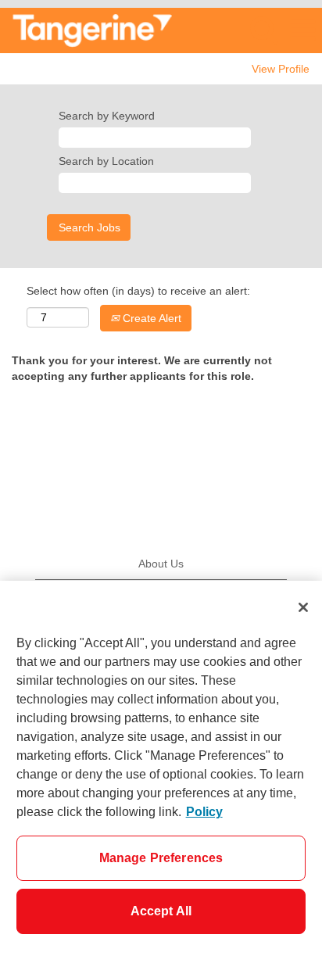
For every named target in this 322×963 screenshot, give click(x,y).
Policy (204, 811)
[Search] (263, 29)
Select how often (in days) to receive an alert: (138, 291)
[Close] (303, 607)
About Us (161, 563)
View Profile (280, 69)
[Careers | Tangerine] (86, 30)
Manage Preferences (161, 858)
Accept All (161, 911)
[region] (161, 772)
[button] (302, 30)
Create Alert (150, 318)
